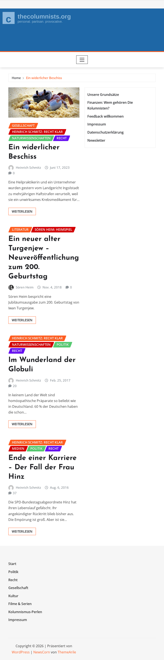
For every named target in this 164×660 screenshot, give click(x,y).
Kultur (13, 596)
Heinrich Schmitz (28, 167)
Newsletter (96, 140)
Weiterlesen (22, 211)
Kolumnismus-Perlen (25, 612)
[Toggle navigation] (82, 59)
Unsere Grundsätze (103, 94)
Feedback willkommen (105, 116)
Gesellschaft (18, 587)
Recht (13, 580)
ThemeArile (67, 652)
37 (15, 493)
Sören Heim (25, 287)
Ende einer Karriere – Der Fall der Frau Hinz (42, 467)
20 (15, 386)
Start (12, 564)
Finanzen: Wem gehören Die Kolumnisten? (110, 105)
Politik (13, 571)
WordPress (21, 652)
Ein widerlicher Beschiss (44, 78)
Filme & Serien (20, 603)
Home (16, 78)
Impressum (96, 124)
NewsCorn (41, 652)
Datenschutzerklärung (105, 132)
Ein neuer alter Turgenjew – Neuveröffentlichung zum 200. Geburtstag (43, 258)
